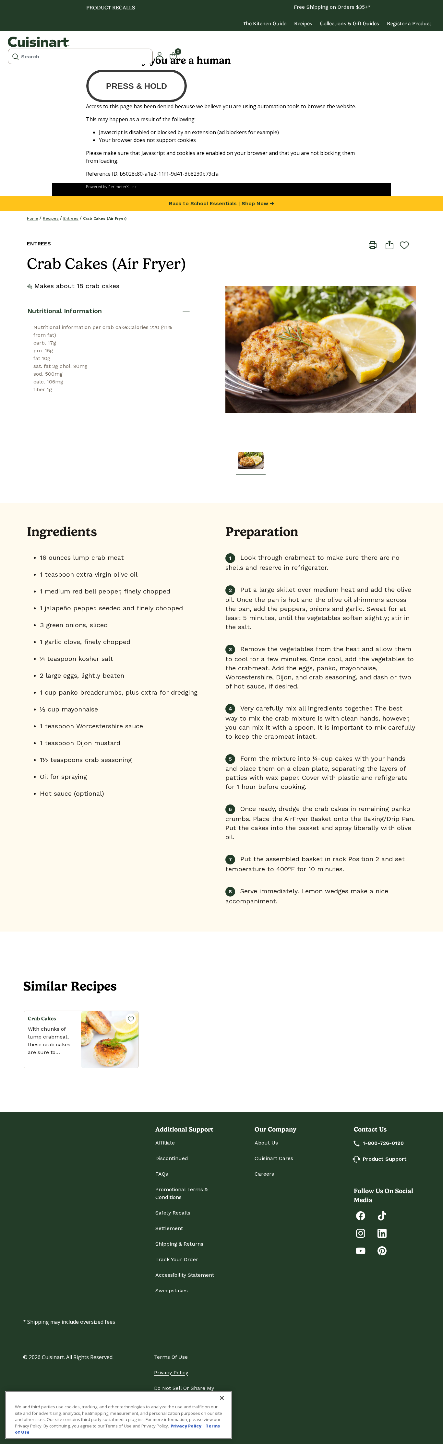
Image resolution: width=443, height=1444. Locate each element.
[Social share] (389, 244)
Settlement (169, 1228)
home (32, 218)
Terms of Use (171, 1357)
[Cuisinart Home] (38, 42)
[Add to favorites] (404, 245)
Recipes (303, 23)
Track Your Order (176, 1259)
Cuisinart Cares (274, 1158)
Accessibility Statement (184, 1275)
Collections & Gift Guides (349, 23)
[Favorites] (131, 1019)
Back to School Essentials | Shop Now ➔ (221, 203)
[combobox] (80, 56)
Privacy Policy (171, 1372)
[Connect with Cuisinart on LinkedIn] (382, 1233)
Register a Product (409, 23)
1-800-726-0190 (383, 1143)
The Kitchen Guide (264, 23)
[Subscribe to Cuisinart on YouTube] (360, 1250)
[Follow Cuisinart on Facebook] (360, 1215)
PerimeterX (118, 186)
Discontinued (171, 1158)
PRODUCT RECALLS (110, 8)
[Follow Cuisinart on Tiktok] (382, 1215)
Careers (264, 1174)
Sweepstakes (171, 1290)
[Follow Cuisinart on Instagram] (360, 1233)
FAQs (161, 1174)
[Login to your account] (159, 55)
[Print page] (372, 244)
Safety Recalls (172, 1213)
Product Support (385, 1159)
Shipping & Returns (179, 1244)
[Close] (222, 1398)
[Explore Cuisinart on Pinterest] (382, 1250)
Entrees (70, 218)
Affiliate (165, 1143)
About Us (266, 1143)
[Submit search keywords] (15, 56)
